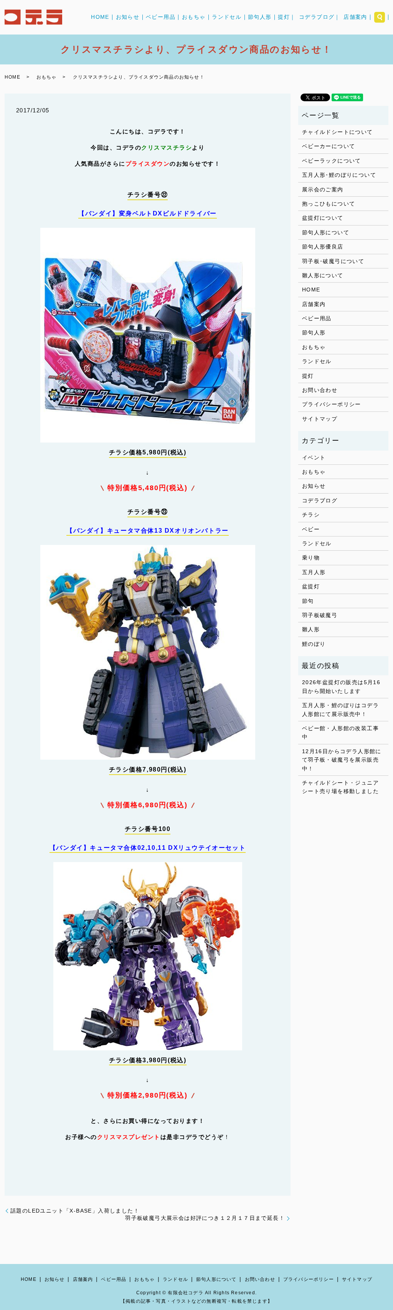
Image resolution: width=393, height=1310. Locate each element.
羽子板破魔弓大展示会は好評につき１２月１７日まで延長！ (205, 1218)
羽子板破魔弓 (319, 615)
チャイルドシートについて (337, 132)
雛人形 (311, 629)
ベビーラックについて (331, 161)
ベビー (311, 529)
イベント (314, 457)
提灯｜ (287, 17)
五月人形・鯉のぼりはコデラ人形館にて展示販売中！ (340, 709)
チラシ (311, 515)
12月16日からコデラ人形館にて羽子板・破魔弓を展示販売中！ (341, 760)
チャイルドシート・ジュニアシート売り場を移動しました (340, 787)
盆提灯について (322, 218)
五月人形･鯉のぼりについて (339, 175)
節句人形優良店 (322, 247)
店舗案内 (355, 17)
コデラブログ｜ (319, 17)
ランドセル (226, 17)
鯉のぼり (314, 644)
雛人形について (322, 275)
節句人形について (325, 232)
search (379, 17)
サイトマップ (319, 419)
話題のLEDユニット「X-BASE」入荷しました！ (74, 1211)
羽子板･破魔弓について (333, 261)
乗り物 (311, 558)
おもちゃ (194, 17)
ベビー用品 (160, 17)
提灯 (308, 376)
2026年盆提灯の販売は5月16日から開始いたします (341, 686)
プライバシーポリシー (331, 404)
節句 (308, 601)
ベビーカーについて (328, 146)
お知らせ (128, 17)
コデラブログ (319, 500)
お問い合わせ (319, 390)
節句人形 (260, 17)
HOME (100, 17)
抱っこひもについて (328, 204)
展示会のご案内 (322, 189)
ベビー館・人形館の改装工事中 (340, 732)
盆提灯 (311, 586)
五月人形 (314, 572)
